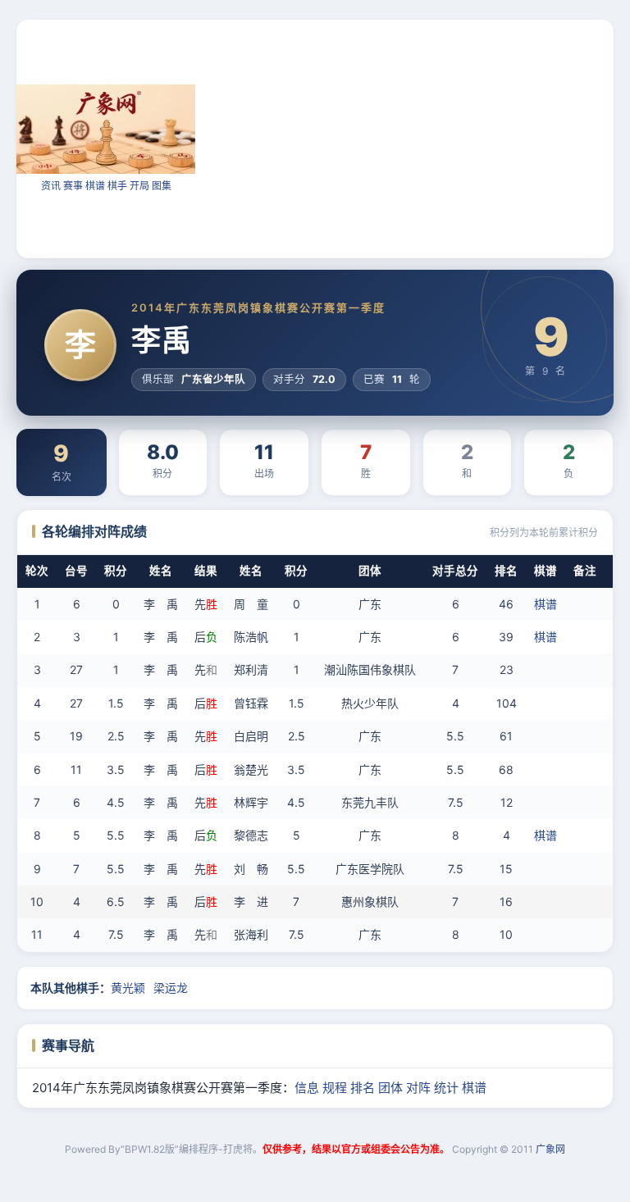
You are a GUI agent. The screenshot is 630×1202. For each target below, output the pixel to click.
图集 (161, 186)
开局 (139, 186)
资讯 (51, 186)
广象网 (550, 1149)
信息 (306, 1087)
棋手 (117, 186)
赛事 (73, 186)
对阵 (418, 1087)
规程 (334, 1087)
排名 (362, 1087)
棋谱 (95, 186)
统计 (446, 1087)
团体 (390, 1087)
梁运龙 (170, 988)
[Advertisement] (412, 138)
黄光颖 (128, 988)
